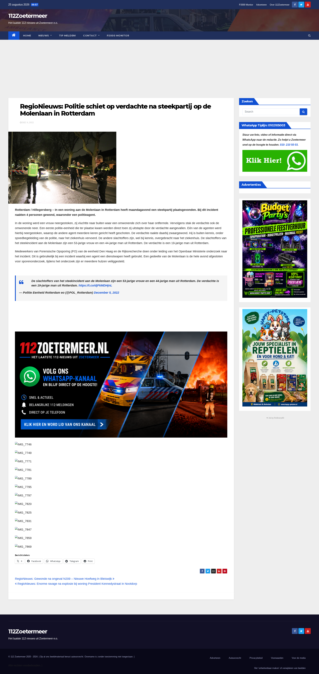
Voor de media (299, 658)
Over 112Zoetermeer (279, 4)
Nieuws (44, 35)
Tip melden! (67, 35)
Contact (90, 35)
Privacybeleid (256, 658)
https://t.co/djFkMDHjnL (95, 285)
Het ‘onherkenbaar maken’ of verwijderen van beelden (280, 668)
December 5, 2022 (106, 292)
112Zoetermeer (27, 15)
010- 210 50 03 (289, 144)
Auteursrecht (235, 658)
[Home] (13, 35)
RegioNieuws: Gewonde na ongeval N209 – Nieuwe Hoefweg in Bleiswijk (64, 578)
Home (27, 35)
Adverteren (261, 4)
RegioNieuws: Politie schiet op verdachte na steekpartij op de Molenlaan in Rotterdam (115, 109)
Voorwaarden (277, 658)
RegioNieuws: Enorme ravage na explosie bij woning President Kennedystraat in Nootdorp (77, 583)
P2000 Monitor (246, 4)
